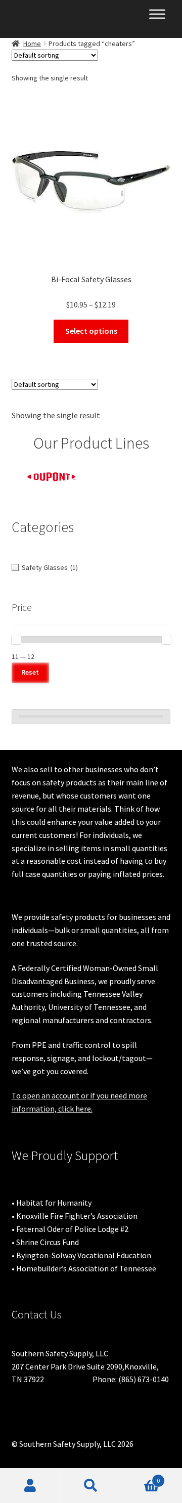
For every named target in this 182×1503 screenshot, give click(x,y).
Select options (91, 331)
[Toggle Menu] (157, 14)
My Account (30, 1486)
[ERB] (131, 472)
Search (91, 1486)
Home (32, 43)
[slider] (16, 640)
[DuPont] (51, 477)
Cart (140, 1477)
